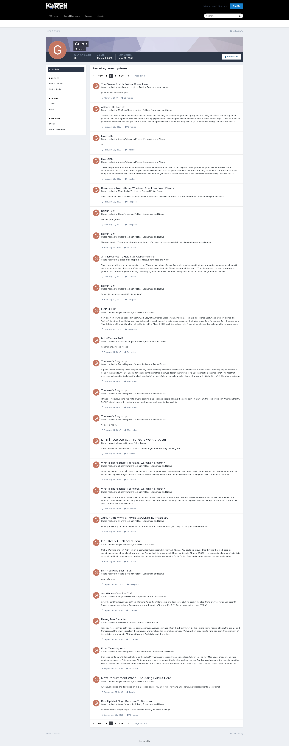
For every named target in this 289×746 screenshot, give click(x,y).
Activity (101, 16)
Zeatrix (121, 139)
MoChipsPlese (125, 110)
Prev (100, 76)
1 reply (131, 692)
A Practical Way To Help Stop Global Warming (127, 256)
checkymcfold (125, 466)
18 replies (131, 127)
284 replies (131, 381)
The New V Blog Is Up (114, 361)
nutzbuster (123, 87)
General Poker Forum (152, 191)
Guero (104, 87)
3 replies (132, 610)
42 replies (133, 639)
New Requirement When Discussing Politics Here (136, 678)
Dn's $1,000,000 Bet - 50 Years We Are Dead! (133, 439)
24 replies (132, 224)
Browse (88, 16)
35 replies (132, 202)
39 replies (128, 98)
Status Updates (56, 83)
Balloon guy (124, 259)
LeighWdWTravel (126, 596)
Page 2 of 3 (140, 76)
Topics (52, 103)
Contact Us (144, 741)
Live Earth (107, 136)
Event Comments (57, 129)
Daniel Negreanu (72, 16)
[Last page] (128, 76)
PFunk (121, 521)
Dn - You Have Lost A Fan (116, 570)
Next (121, 76)
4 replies (131, 150)
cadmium (122, 341)
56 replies (134, 584)
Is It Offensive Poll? (112, 338)
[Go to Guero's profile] (96, 86)
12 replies (131, 276)
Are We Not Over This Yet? (116, 593)
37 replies (131, 561)
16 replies (133, 715)
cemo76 (122, 622)
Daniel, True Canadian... (114, 619)
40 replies (131, 479)
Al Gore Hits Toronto (113, 107)
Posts (51, 109)
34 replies (131, 352)
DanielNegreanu (126, 364)
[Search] (239, 16)
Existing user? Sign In (214, 6)
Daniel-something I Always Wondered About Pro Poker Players (137, 188)
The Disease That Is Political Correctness (124, 84)
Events (52, 124)
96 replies (131, 531)
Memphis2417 (125, 191)
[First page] (94, 76)
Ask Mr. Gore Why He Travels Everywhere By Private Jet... (135, 517)
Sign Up (236, 6)
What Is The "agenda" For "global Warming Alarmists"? (133, 462)
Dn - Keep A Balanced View (120, 541)
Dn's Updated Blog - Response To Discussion (127, 701)
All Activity (54, 69)
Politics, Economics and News (153, 87)
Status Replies (55, 89)
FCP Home (53, 16)
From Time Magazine (113, 648)
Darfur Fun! (108, 210)
